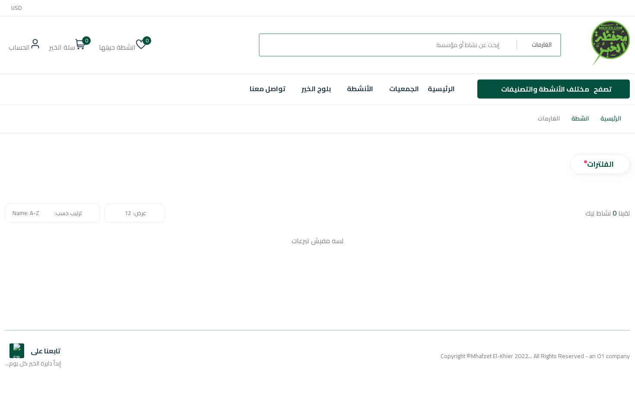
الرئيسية (441, 88)
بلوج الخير (316, 88)
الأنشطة (360, 88)
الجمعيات (404, 88)
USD (16, 8)
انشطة (580, 118)
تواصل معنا (268, 88)
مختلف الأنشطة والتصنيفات (556, 89)
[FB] (17, 350)
